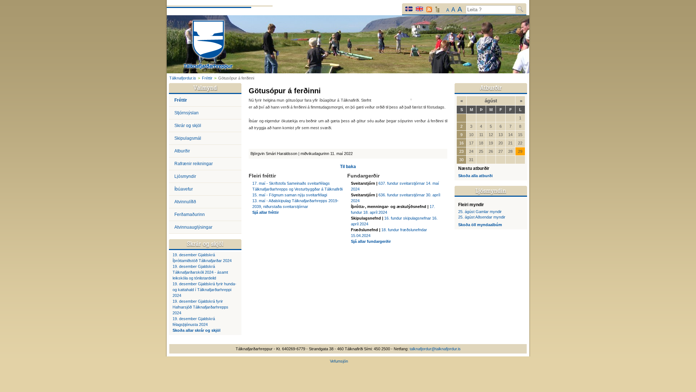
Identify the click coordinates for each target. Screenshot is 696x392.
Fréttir (207, 78)
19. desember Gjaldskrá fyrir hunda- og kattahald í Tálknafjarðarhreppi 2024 (204, 290)
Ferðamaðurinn (189, 214)
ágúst (491, 100)
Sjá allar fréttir (265, 212)
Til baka (348, 166)
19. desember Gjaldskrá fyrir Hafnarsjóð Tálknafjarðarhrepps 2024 (200, 307)
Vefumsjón (339, 361)
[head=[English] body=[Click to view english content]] (419, 9)
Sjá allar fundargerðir (371, 241)
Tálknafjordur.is (182, 78)
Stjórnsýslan (186, 112)
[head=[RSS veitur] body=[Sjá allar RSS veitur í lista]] (429, 9)
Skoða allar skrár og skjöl (196, 330)
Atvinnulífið (185, 201)
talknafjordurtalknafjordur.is (435, 349)
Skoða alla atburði (475, 175)
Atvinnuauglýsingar (193, 227)
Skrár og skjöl (187, 125)
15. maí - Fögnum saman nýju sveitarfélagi (289, 195)
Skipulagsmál (187, 138)
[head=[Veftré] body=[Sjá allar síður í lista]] (437, 11)
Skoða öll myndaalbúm (480, 224)
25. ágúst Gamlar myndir (480, 211)
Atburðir (182, 151)
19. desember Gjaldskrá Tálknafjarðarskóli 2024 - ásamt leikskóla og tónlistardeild (200, 272)
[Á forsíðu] (208, 45)
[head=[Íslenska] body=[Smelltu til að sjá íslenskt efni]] (409, 9)
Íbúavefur (183, 189)
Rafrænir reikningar (193, 163)
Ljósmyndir (185, 176)
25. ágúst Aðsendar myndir (481, 217)
